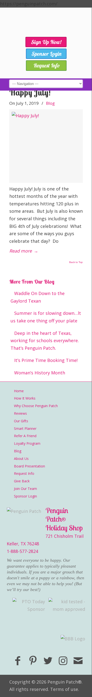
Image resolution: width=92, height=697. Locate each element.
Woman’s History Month (39, 373)
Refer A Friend (25, 435)
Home (19, 391)
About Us (21, 458)
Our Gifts (21, 421)
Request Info (24, 473)
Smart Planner (25, 428)
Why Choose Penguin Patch (36, 405)
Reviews (20, 413)
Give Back (22, 481)
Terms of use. (64, 689)
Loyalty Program (27, 443)
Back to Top (76, 262)
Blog (50, 103)
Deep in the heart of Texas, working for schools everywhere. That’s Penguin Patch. (45, 340)
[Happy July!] (46, 146)
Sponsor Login (25, 496)
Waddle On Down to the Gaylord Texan (38, 297)
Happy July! (30, 92)
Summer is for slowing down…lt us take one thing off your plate (46, 317)
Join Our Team (25, 488)
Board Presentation (29, 466)
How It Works (24, 398)
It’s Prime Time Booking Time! (46, 360)
